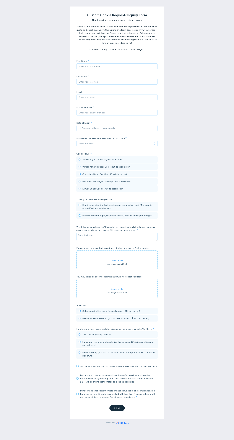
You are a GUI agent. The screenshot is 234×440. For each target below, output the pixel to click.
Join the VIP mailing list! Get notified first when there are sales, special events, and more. (118, 366)
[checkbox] (117, 207)
